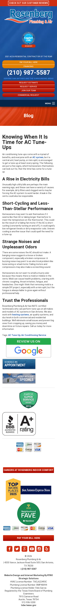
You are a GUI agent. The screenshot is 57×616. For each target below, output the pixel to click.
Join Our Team (28, 90)
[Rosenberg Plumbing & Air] (28, 19)
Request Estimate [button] (28, 82)
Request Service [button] (28, 86)
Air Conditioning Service (33, 335)
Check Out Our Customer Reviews (28, 3)
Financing (28, 66)
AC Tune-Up (14, 335)
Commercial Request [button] (28, 95)
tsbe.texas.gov (28, 605)
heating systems (20, 314)
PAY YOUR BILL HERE (29, 62)
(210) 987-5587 (28, 72)
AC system (38, 157)
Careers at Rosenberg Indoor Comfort (28, 470)
